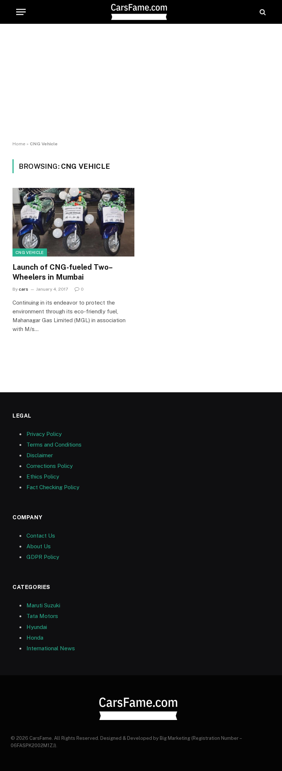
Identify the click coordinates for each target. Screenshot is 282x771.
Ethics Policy (42, 476)
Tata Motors (42, 616)
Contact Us (40, 535)
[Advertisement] (141, 82)
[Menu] (21, 12)
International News (50, 648)
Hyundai (36, 627)
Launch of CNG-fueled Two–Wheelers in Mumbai (62, 272)
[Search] (262, 12)
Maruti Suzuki (43, 605)
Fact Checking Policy (52, 487)
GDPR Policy (42, 557)
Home (18, 143)
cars (23, 289)
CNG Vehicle (29, 252)
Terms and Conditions (54, 444)
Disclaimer (39, 455)
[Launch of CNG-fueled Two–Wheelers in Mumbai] (73, 222)
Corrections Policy (49, 466)
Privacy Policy (44, 434)
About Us (38, 546)
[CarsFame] (141, 12)
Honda (34, 637)
